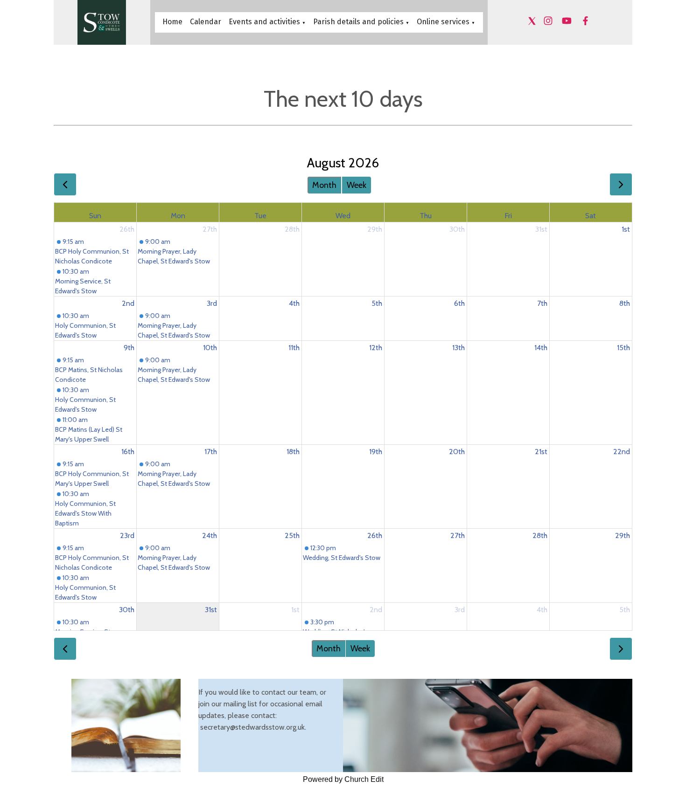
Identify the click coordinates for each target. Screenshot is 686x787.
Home (172, 21)
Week (356, 185)
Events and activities (264, 21)
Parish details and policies (358, 21)
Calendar (205, 21)
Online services (444, 21)
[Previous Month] (65, 184)
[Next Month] (620, 184)
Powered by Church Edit (343, 779)
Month (324, 185)
